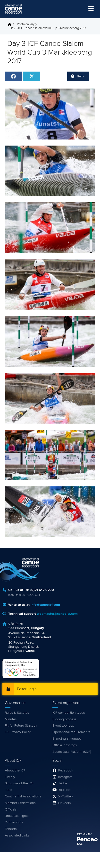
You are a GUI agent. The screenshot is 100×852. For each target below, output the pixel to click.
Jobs (8, 790)
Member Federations (20, 803)
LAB (80, 844)
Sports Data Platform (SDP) (71, 752)
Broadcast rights (16, 816)
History (10, 777)
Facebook (65, 770)
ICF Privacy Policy (18, 732)
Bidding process (64, 719)
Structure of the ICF (19, 783)
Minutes (11, 719)
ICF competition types (68, 712)
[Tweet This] (31, 76)
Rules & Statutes (17, 712)
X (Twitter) (65, 796)
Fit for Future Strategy (21, 725)
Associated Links (17, 835)
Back (80, 76)
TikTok (62, 783)
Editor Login (27, 689)
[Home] (13, 9)
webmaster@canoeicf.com (57, 613)
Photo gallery (25, 24)
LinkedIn (64, 803)
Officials (11, 809)
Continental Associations (23, 796)
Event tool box (63, 725)
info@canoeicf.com (45, 604)
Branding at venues (66, 738)
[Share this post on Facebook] (13, 76)
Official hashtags (64, 745)
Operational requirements (71, 732)
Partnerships (14, 822)
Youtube (64, 790)
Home (11, 24)
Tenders (11, 829)
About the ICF (15, 770)
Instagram (65, 777)
